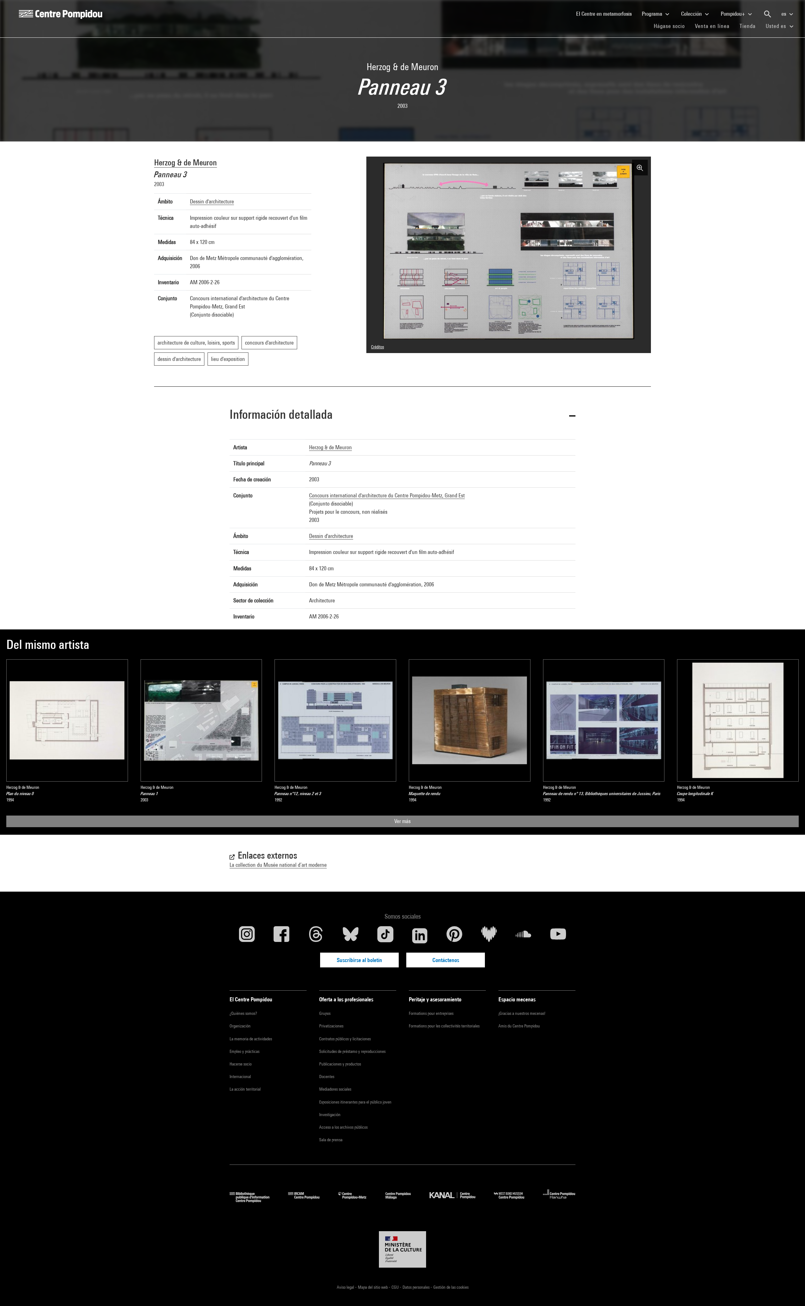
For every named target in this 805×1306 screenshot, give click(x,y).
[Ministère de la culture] (402, 1249)
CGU (395, 1287)
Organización (240, 1025)
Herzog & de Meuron (185, 162)
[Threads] (316, 935)
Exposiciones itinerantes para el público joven (355, 1101)
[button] (402, 415)
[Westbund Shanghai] (514, 1200)
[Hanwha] (559, 1200)
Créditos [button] (377, 346)
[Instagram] (247, 935)
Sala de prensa (330, 1139)
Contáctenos (445, 960)
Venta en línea (712, 26)
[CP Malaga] (403, 1200)
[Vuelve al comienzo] (790, 1291)
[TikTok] (385, 935)
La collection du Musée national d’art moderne (278, 864)
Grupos (324, 1013)
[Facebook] (281, 935)
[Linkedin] (419, 935)
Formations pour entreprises (431, 1013)
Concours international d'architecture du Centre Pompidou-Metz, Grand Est (387, 495)
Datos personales (416, 1287)
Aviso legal (346, 1287)
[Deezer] (489, 935)
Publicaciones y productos (340, 1063)
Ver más (402, 821)
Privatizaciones (331, 1025)
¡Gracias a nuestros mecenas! (521, 1013)
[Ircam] (308, 1200)
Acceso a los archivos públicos (343, 1127)
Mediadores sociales (335, 1089)
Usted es (777, 26)
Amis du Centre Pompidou (519, 1025)
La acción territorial (245, 1089)
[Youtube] (558, 935)
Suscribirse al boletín (359, 960)
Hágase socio (672, 25)
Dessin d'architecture (212, 201)
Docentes (326, 1076)
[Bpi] (254, 1200)
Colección (692, 13)
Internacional (240, 1076)
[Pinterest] (454, 935)
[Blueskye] (350, 935)
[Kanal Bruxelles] (457, 1200)
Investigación (330, 1114)
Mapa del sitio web (373, 1287)
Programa (652, 13)
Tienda (750, 25)
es (784, 13)
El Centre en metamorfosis (606, 13)
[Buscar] (767, 14)
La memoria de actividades (251, 1038)
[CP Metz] (357, 1200)
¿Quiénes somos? (243, 1013)
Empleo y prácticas (244, 1051)
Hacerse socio (241, 1063)
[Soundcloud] (523, 935)
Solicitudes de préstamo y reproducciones (352, 1051)
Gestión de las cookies (451, 1287)
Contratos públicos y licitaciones (345, 1038)
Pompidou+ (733, 13)
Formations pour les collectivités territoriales (444, 1025)
